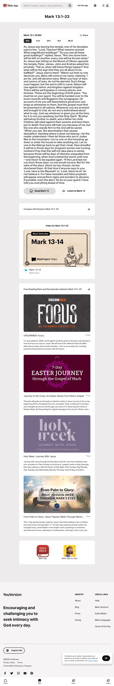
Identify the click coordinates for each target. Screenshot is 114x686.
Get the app (83, 5)
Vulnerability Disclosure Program (17, 666)
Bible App (43, 558)
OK (106, 658)
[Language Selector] (95, 5)
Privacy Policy (9, 662)
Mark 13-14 (38, 269)
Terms (20, 662)
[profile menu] (105, 5)
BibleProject (34, 273)
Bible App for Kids (69, 558)
